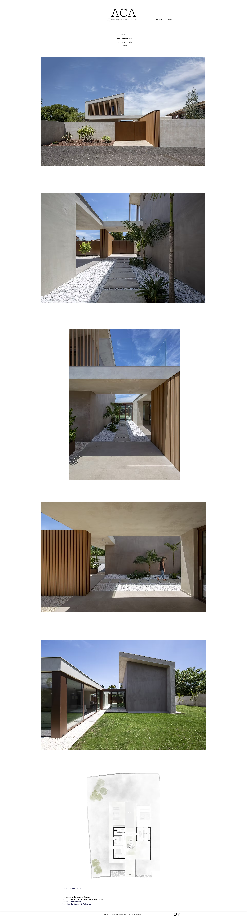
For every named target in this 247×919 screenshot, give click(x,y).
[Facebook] (178, 914)
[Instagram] (175, 914)
